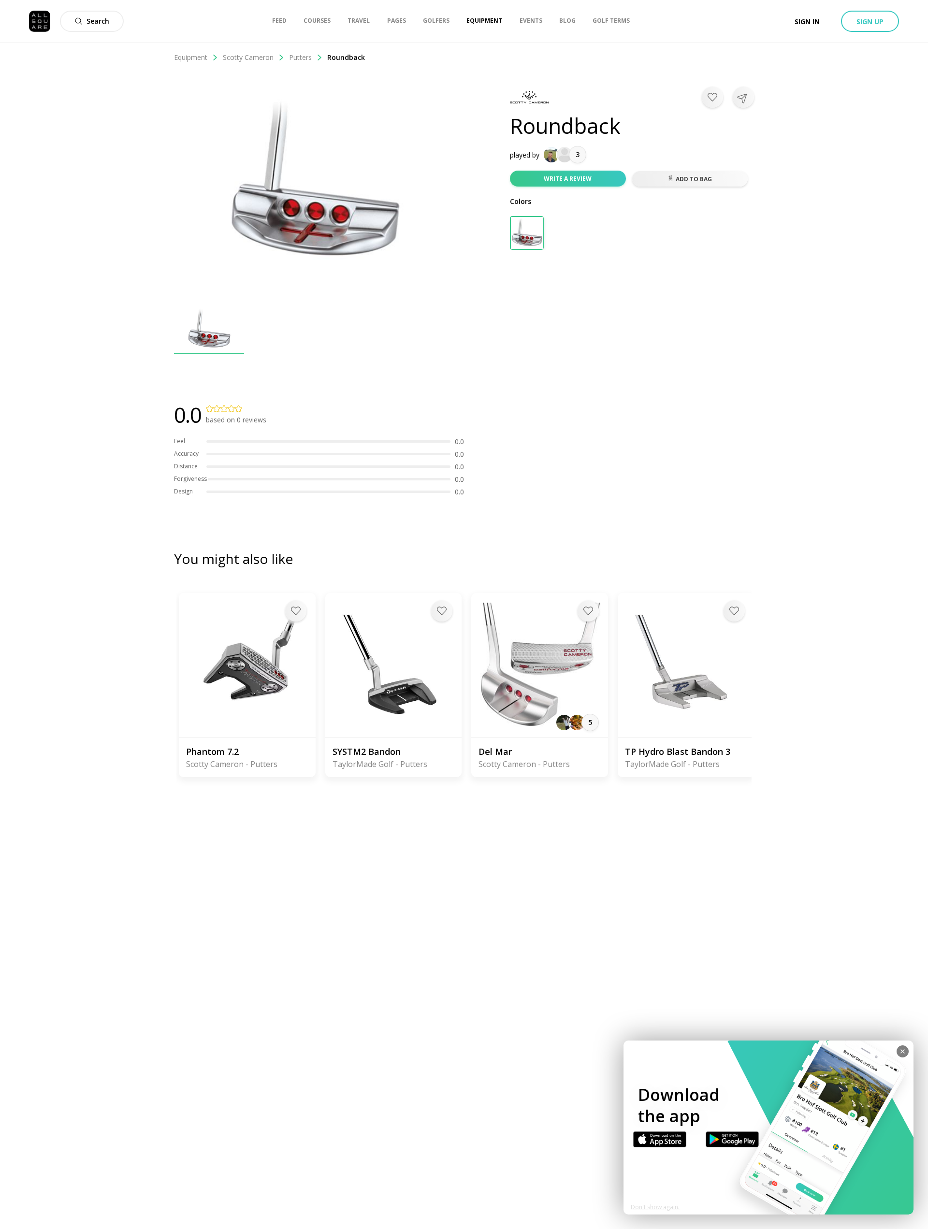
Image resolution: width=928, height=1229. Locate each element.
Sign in (807, 21)
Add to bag (694, 179)
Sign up (870, 21)
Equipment (190, 57)
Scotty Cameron (248, 57)
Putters (300, 57)
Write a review (568, 178)
